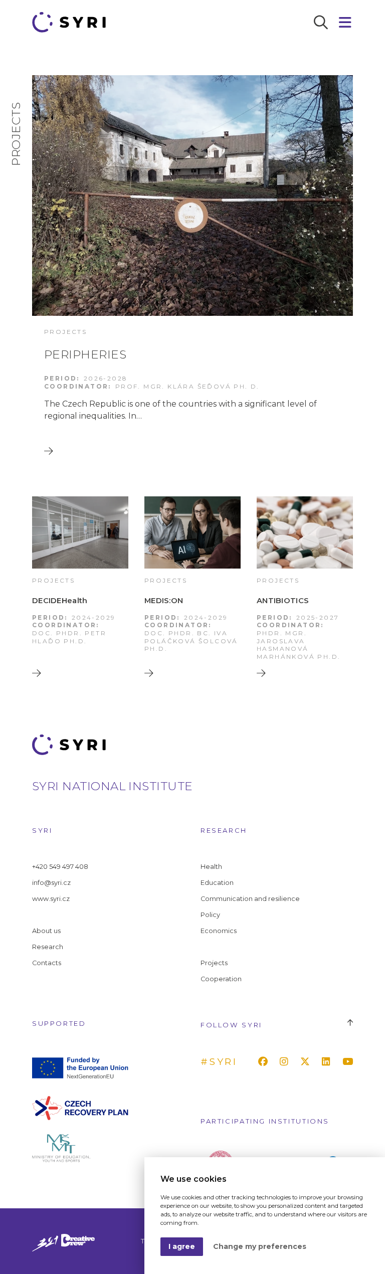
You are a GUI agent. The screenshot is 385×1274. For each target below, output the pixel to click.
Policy (210, 915)
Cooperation (221, 979)
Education (217, 882)
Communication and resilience (250, 898)
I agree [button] (181, 1246)
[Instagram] (286, 1062)
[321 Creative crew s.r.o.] (63, 1241)
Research (47, 947)
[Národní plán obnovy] (80, 1107)
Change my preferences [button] (259, 1246)
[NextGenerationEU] (80, 1067)
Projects (214, 963)
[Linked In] (328, 1062)
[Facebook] (265, 1062)
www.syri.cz (51, 898)
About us (46, 931)
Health (211, 866)
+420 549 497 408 (60, 866)
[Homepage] (72, 22)
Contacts (46, 963)
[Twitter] (307, 1062)
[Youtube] (349, 1062)
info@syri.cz (51, 882)
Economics (219, 931)
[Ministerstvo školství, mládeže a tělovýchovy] (80, 1147)
